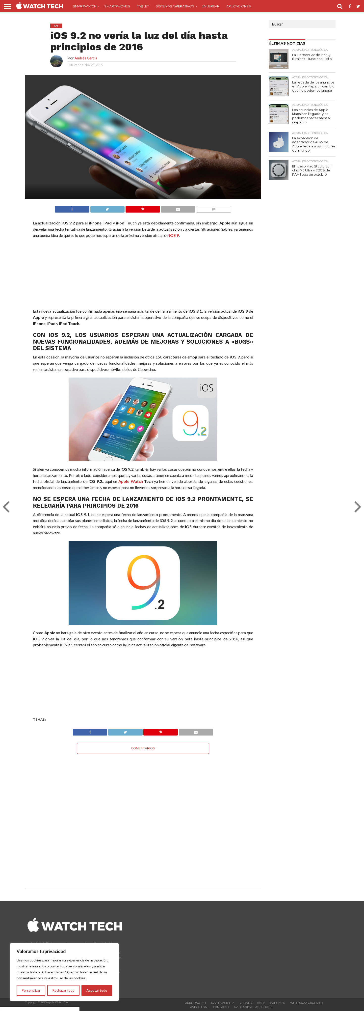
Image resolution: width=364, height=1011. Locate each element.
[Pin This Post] (160, 731)
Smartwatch (85, 6)
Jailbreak (210, 6)
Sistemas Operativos (175, 6)
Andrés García (86, 58)
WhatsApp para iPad (306, 1003)
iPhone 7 (245, 1003)
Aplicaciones (238, 6)
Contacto (221, 1007)
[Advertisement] (143, 274)
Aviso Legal (199, 1007)
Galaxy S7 (277, 1003)
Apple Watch (130, 481)
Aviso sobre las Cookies (253, 1007)
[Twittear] (107, 208)
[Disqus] (143, 816)
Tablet (143, 6)
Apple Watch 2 (222, 1003)
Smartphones (117, 6)
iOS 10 (261, 1003)
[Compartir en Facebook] (72, 208)
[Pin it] (142, 208)
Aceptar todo (96, 990)
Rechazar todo (63, 990)
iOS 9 (174, 235)
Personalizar (31, 990)
